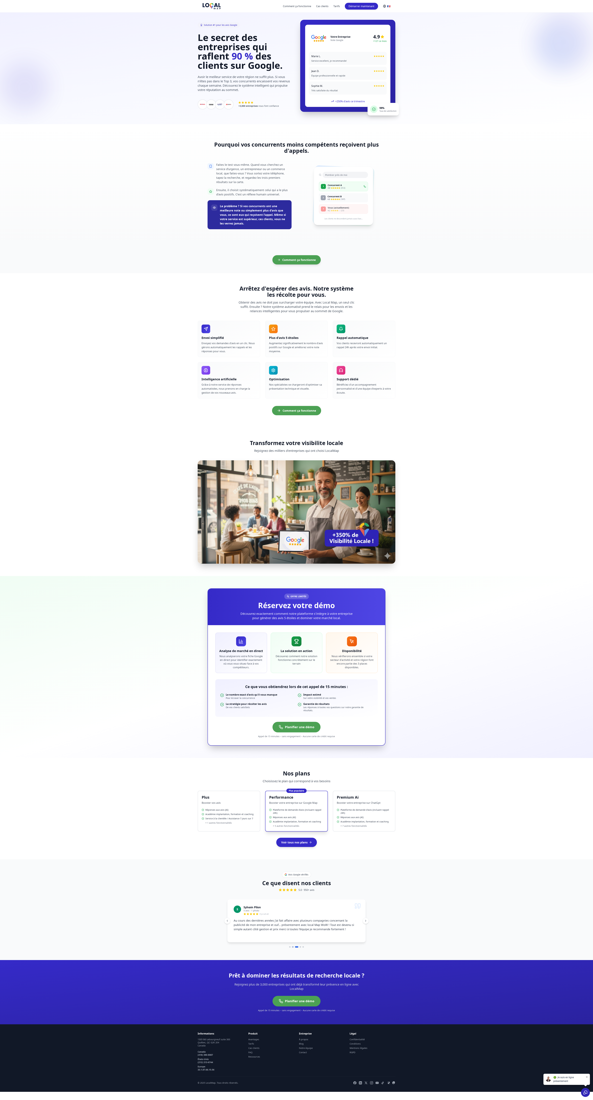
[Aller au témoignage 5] (303, 951)
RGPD (352, 1056)
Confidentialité (357, 1043)
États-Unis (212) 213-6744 (205, 1065)
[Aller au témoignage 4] (299, 951)
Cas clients (322, 6)
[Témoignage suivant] (366, 923)
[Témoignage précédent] (227, 923)
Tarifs (336, 6)
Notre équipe (306, 1051)
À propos (303, 1043)
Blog (301, 1047)
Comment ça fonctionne (297, 6)
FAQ (250, 1056)
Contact (303, 1056)
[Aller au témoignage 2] (292, 951)
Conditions (355, 1047)
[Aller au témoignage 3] (295, 951)
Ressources (254, 1060)
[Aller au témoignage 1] (290, 951)
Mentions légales (358, 1051)
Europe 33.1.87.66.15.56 (206, 1072)
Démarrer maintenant (361, 6)
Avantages (253, 1043)
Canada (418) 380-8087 (205, 1057)
